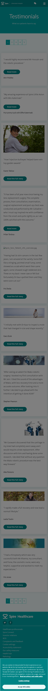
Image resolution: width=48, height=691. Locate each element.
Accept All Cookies (24, 687)
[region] (24, 674)
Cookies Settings (24, 681)
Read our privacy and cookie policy (31, 676)
